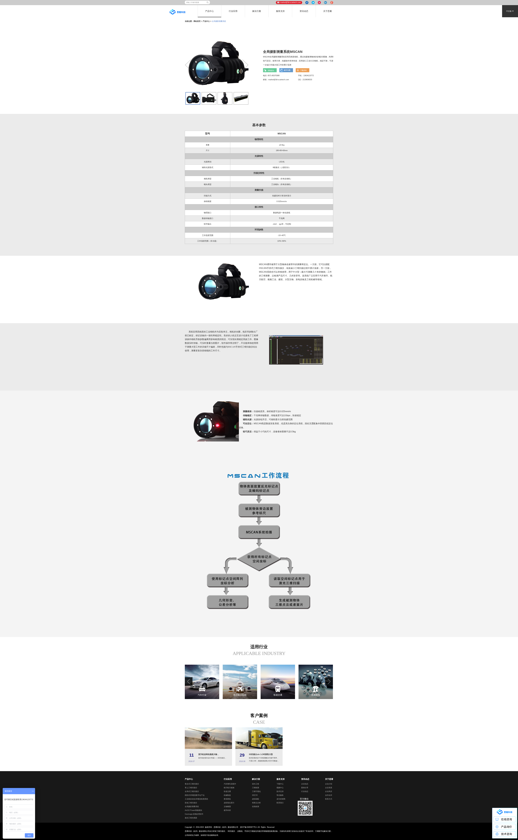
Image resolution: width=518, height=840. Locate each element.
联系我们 (280, 803)
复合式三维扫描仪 (192, 784)
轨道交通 (227, 791)
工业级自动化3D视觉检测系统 (196, 799)
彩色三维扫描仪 (191, 803)
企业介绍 (328, 784)
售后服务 (280, 795)
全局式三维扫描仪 (192, 791)
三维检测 (255, 788)
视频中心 (280, 788)
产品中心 (209, 11)
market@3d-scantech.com (290, 2)
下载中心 (280, 784)
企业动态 (304, 784)
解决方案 (256, 11)
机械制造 (227, 795)
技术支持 (280, 791)
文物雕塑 (227, 806)
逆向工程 (255, 784)
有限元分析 (256, 803)
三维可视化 (256, 791)
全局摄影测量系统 (192, 806)
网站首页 (197, 21)
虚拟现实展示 (229, 803)
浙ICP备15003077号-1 (248, 827)
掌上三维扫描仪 (191, 788)
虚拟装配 (255, 799)
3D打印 (255, 795)
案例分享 (304, 788)
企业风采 (328, 791)
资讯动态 (304, 11)
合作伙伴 (328, 795)
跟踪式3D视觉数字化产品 (195, 795)
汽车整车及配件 (230, 784)
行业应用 (233, 11)
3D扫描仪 (231, 831)
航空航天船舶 (229, 788)
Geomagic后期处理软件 (194, 814)
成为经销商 (281, 799)
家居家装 (227, 799)
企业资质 (328, 788)
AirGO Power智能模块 (193, 810)
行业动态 (304, 791)
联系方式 (328, 799)
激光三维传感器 (191, 818)
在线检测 (255, 806)
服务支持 (280, 11)
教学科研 (227, 810)
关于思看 (327, 11)
